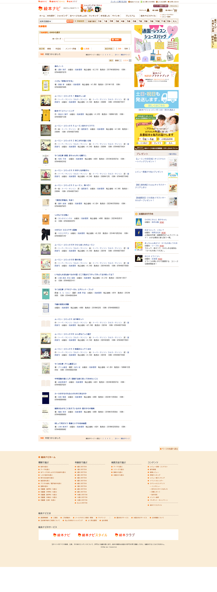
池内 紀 (77, 367)
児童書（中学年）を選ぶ (49, 492)
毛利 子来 (62, 159)
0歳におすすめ (82, 466)
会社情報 (105, 520)
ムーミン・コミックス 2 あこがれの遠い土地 (73, 140)
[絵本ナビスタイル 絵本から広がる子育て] (57, 1)
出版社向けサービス (140, 517)
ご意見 (55, 517)
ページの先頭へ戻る (170, 449)
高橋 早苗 (82, 293)
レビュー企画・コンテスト (159, 466)
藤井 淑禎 (62, 203)
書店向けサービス (122, 517)
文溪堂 (154, 259)
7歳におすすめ (82, 486)
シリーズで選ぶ (119, 469)
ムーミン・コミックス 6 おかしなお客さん (72, 170)
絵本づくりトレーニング (64, 111)
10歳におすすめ (82, 494)
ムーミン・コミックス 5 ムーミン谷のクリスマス (74, 126)
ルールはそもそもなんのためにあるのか (71, 393)
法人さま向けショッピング (74, 520)
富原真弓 (84, 129)
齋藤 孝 (61, 84)
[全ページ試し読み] (214, 31)
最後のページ (125, 54)
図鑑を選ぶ (44, 486)
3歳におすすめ (82, 475)
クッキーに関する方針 (119, 1)
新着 (49, 49)
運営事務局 (44, 517)
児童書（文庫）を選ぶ (48, 500)
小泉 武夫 (62, 278)
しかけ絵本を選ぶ (46, 475)
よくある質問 (92, 520)
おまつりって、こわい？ (154, 230)
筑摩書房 (78, 69)
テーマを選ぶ (45, 469)
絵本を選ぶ (44, 466)
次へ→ (117, 54)
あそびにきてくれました (159, 489)
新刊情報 (153, 469)
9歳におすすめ (82, 492)
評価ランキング (155, 475)
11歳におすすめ (82, 497)
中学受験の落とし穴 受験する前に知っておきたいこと (76, 379)
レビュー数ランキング (157, 478)
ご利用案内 (66, 517)
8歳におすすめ (82, 489)
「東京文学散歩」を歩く (64, 200)
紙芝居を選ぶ (45, 480)
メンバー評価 (70, 49)
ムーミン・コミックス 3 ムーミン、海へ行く (73, 185)
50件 (126, 49)
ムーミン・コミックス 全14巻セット (69, 319)
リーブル (155, 245)
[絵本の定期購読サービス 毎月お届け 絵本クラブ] (72, 1)
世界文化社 (156, 232)
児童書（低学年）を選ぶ (49, 489)
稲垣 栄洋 (62, 412)
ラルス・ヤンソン (80, 99)
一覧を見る (172, 154)
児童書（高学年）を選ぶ (49, 494)
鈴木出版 (155, 222)
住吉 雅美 (62, 397)
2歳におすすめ (82, 472)
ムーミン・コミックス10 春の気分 (68, 259)
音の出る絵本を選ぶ (47, 478)
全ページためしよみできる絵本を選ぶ (53, 472)
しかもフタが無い (62, 215)
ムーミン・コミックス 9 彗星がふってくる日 (73, 349)
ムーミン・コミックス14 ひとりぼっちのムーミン (74, 245)
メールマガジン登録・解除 (84, 517)
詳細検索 (80, 21)
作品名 (58, 49)
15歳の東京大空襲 (62, 304)
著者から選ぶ (118, 472)
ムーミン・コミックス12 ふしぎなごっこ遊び (73, 334)
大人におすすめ (82, 503)
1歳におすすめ (82, 469)
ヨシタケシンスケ (65, 218)
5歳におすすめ (82, 480)
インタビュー (155, 486)
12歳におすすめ (82, 500)
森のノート (59, 66)
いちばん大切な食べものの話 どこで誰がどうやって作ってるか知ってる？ (84, 274)
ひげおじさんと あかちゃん (156, 219)
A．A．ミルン (65, 293)
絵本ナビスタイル (156, 505)
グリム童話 (62, 367)
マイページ (102, 517)
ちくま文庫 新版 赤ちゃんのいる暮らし (71, 155)
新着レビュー (154, 472)
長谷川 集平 (63, 114)
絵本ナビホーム (48, 457)
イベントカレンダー (156, 480)
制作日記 (154, 494)
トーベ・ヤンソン (65, 99)
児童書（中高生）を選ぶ (49, 497)
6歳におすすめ (82, 483)
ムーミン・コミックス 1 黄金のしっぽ (70, 96)
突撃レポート (155, 492)
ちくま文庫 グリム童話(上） (66, 364)
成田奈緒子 (62, 382)
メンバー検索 (154, 497)
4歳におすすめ (82, 478)
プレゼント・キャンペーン (159, 500)
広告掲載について (158, 517)
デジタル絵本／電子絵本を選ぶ (51, 483)
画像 (117, 60)
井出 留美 (71, 278)
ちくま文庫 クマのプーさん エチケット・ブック (74, 289)
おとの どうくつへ (152, 256)
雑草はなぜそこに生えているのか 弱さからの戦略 (74, 408)
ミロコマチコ (63, 233)
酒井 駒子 (62, 69)
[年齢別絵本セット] (214, 47)
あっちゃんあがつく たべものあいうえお (161, 243)
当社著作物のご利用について (50, 520)
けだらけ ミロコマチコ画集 (66, 230)
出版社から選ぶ (119, 475)
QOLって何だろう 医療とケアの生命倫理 (71, 423)
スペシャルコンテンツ (157, 483)
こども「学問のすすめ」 (64, 81)
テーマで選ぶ (118, 466)
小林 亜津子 (63, 427)
